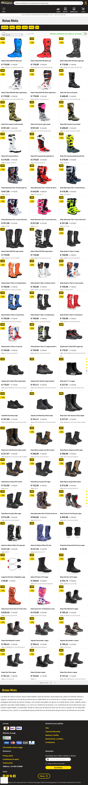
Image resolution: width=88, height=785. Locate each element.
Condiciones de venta (11, 759)
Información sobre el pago (13, 747)
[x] (7, 776)
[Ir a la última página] (54, 682)
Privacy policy (8, 755)
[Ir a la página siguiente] (50, 682)
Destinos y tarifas (52, 735)
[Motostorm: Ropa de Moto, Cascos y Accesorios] (7, 3)
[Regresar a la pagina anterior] (37, 682)
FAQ (47, 728)
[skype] (11, 776)
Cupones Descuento (52, 731)
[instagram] (4, 776)
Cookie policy (8, 763)
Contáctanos (50, 742)
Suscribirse (58, 767)
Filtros (42, 776)
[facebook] (14, 776)
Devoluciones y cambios (54, 738)
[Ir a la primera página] (33, 682)
